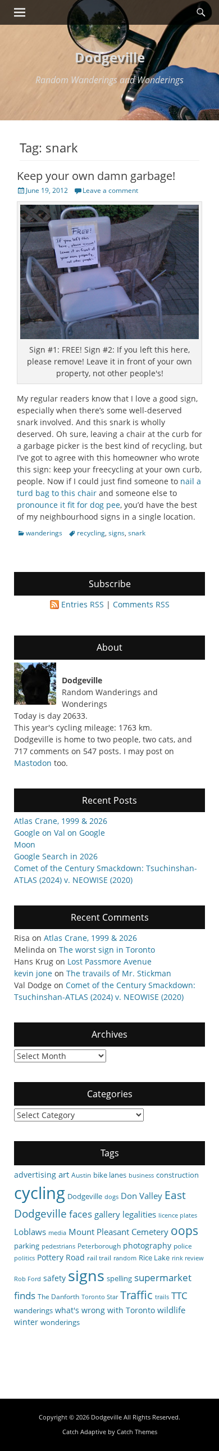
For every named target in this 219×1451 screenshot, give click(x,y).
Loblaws (30, 1231)
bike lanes (109, 1175)
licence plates (177, 1215)
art (63, 1174)
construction (177, 1175)
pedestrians (58, 1246)
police (183, 1245)
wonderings (60, 1322)
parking (26, 1246)
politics (24, 1258)
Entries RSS (82, 604)
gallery (107, 1214)
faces (80, 1213)
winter (26, 1322)
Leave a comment (110, 190)
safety (54, 1278)
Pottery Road (61, 1257)
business (141, 1175)
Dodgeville (110, 57)
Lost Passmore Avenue (109, 961)
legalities (139, 1214)
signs (116, 533)
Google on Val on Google (59, 832)
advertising (35, 1174)
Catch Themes (137, 1431)
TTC (179, 1295)
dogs (111, 1197)
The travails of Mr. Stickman (118, 973)
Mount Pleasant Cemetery (118, 1231)
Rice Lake (154, 1257)
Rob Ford (27, 1279)
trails (162, 1297)
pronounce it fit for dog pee (68, 504)
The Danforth (58, 1296)
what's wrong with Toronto (105, 1310)
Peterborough (99, 1245)
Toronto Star (99, 1297)
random (124, 1258)
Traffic (136, 1295)
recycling (91, 533)
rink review (188, 1258)
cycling (39, 1193)
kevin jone (33, 973)
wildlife (171, 1309)
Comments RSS (141, 604)
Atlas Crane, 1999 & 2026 (60, 820)
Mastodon (33, 763)
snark (136, 533)
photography (147, 1245)
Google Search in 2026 (56, 856)
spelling (119, 1278)
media (57, 1233)
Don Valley (141, 1195)
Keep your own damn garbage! (96, 175)
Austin (81, 1174)
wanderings (44, 533)
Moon (24, 844)
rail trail (99, 1257)
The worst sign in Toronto (107, 949)
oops (184, 1230)
